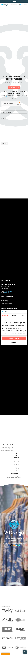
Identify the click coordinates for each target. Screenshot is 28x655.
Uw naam (3, 107)
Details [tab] (14, 315)
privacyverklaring (6, 96)
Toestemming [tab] (5, 315)
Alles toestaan (14, 338)
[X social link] (12, 1)
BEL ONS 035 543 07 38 (14, 87)
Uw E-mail (3, 118)
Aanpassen (13, 342)
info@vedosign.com (8, 292)
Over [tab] (23, 315)
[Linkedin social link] (16, 1)
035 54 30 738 (9, 291)
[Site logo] (4, 4)
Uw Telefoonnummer (6, 112)
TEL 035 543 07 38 (14, 4)
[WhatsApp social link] (18, 1)
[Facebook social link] (10, 1)
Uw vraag (3, 124)
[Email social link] (14, 1)
